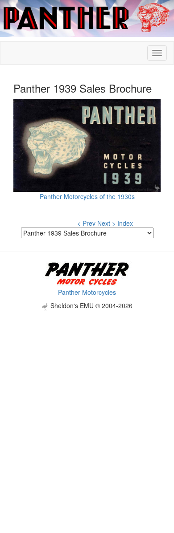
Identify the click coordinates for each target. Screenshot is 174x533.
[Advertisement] (87, 397)
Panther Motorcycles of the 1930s (87, 196)
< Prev (86, 223)
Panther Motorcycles (87, 292)
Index (125, 223)
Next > (106, 223)
